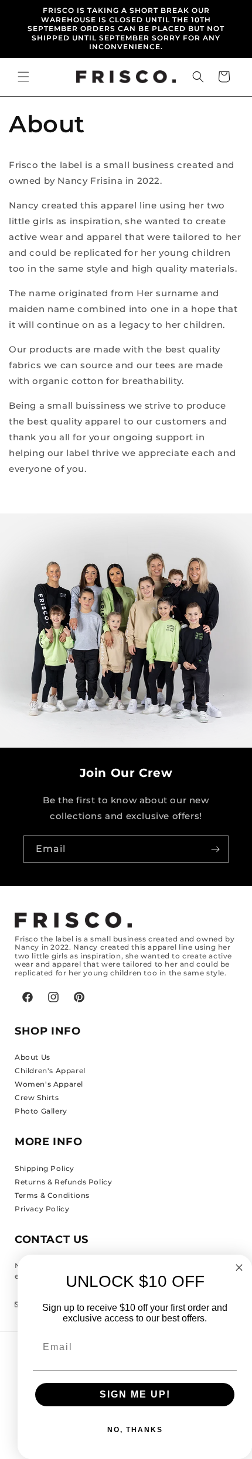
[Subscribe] (215, 849)
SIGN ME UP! (135, 1394)
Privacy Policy (42, 1208)
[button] (23, 77)
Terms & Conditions (52, 1195)
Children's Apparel (50, 1070)
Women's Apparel (49, 1084)
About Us (32, 1057)
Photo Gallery (41, 1111)
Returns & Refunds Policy (63, 1181)
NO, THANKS (135, 1430)
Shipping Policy (44, 1168)
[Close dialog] (239, 1268)
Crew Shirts (37, 1097)
